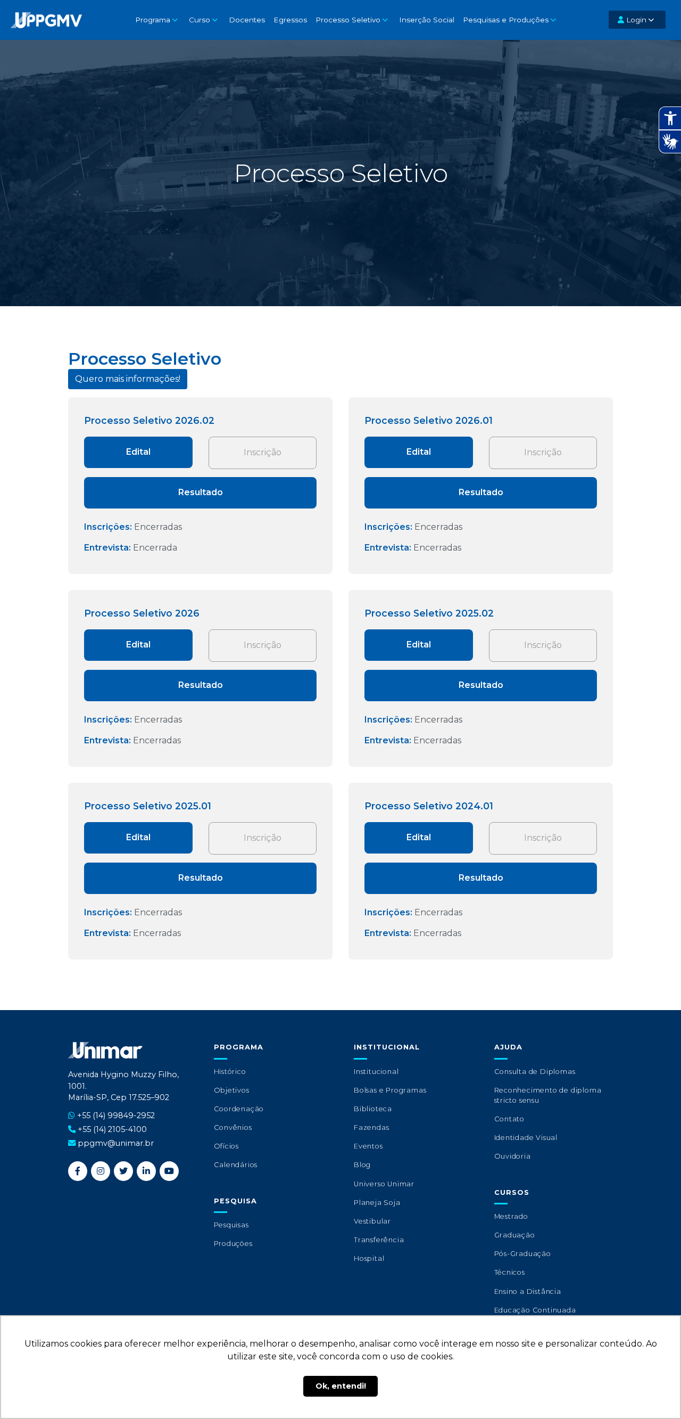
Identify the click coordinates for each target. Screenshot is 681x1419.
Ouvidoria (512, 1156)
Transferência (379, 1240)
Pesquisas (231, 1225)
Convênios (233, 1127)
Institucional (376, 1072)
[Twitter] (123, 1171)
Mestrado (511, 1216)
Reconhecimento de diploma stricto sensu (548, 1095)
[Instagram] (100, 1171)
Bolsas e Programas (390, 1090)
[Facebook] (77, 1171)
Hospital (369, 1258)
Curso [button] (199, 19)
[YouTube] (169, 1171)
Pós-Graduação (522, 1254)
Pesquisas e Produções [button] (506, 19)
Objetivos (232, 1090)
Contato (509, 1119)
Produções (233, 1244)
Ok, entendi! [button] (340, 1386)
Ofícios (226, 1146)
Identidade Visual (526, 1138)
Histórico (230, 1072)
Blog (362, 1165)
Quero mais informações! (127, 379)
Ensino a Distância (527, 1291)
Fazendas (371, 1127)
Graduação (514, 1235)
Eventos (368, 1146)
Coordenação (239, 1109)
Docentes (247, 19)
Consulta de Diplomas (535, 1072)
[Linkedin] (146, 1171)
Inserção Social (426, 19)
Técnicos (509, 1272)
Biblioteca (373, 1109)
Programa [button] (152, 19)
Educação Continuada (535, 1310)
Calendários (236, 1165)
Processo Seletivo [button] (347, 19)
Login (635, 19)
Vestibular (372, 1221)
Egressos (290, 19)
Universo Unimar (384, 1184)
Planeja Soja (377, 1203)
